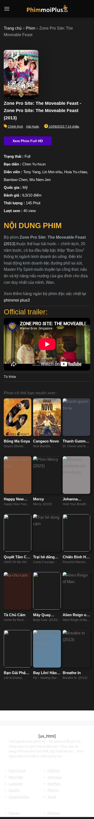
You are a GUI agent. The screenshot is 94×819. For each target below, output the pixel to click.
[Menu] (7, 9)
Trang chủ (13, 28)
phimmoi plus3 (17, 300)
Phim (30, 28)
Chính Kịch (15, 126)
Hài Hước (32, 126)
